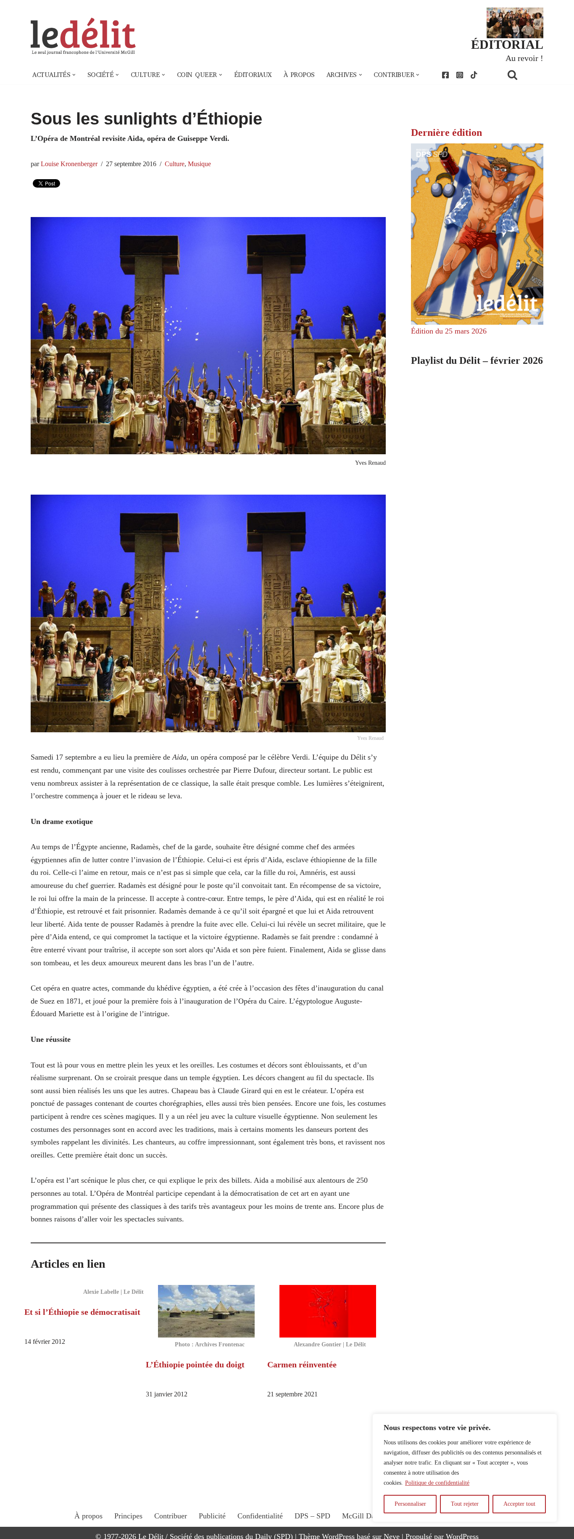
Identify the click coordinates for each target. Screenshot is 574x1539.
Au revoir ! (524, 58)
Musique (199, 164)
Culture (174, 164)
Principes (128, 1516)
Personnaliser (410, 1504)
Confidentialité (260, 1516)
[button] (74, 75)
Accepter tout (519, 1504)
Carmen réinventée (302, 1364)
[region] (464, 1468)
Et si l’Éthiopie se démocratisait (82, 1311)
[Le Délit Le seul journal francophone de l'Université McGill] (83, 36)
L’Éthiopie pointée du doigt (195, 1364)
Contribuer (170, 1516)
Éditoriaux (253, 75)
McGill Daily (362, 1516)
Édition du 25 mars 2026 (449, 331)
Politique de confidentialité (437, 1483)
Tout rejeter (465, 1504)
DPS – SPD (312, 1516)
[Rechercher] (523, 74)
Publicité (212, 1516)
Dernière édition (446, 132)
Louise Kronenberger (69, 164)
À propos (299, 75)
